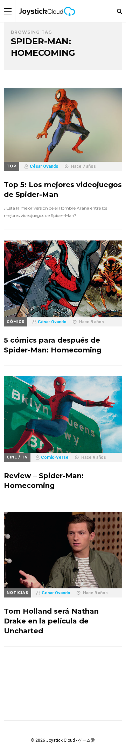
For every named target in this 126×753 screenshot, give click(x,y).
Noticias (17, 592)
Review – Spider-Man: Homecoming (44, 480)
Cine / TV (17, 457)
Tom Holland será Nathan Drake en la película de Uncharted (51, 621)
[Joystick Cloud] (47, 21)
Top (11, 166)
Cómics (15, 321)
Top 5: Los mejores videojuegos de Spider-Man (63, 189)
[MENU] (8, 11)
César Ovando (44, 166)
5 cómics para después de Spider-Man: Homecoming (53, 345)
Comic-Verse (55, 457)
